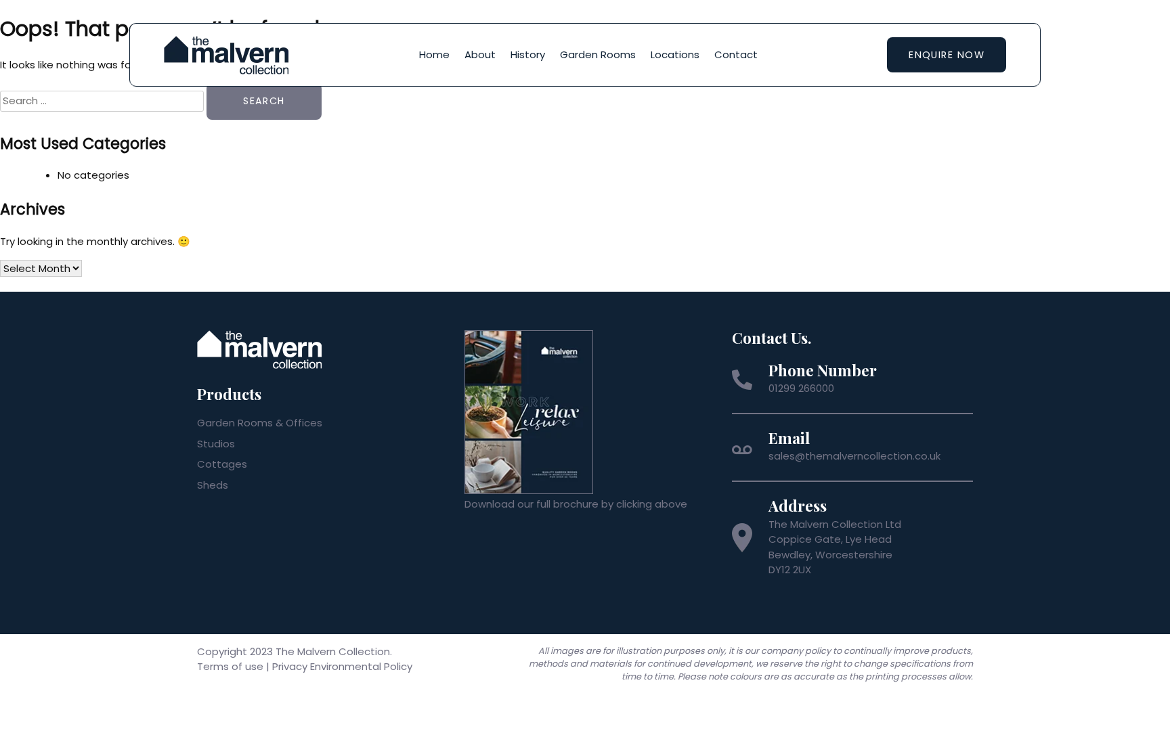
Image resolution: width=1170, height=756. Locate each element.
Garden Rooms (598, 54)
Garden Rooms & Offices (259, 423)
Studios (216, 444)
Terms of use (230, 666)
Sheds (212, 485)
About (480, 54)
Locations (675, 54)
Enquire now (946, 55)
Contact (736, 54)
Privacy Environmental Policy (342, 666)
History (528, 54)
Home (434, 54)
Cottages (222, 464)
